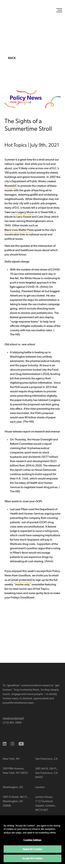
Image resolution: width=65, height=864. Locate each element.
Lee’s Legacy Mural (22, 212)
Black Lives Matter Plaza (19, 230)
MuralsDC (11, 186)
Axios (44, 286)
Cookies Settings (32, 840)
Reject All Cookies (32, 849)
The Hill (14, 334)
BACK (12, 58)
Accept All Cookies (32, 858)
